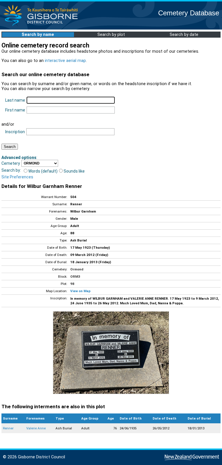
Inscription (15, 131)
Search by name (38, 34)
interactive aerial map (65, 60)
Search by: (11, 170)
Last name (15, 100)
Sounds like (74, 171)
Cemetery (10, 163)
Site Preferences (17, 177)
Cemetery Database (188, 13)
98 (72, 284)
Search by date (184, 34)
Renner (8, 428)
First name (15, 110)
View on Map (80, 291)
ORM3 (75, 276)
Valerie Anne (36, 428)
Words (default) (43, 171)
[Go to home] (42, 25)
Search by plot (111, 34)
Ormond (76, 269)
